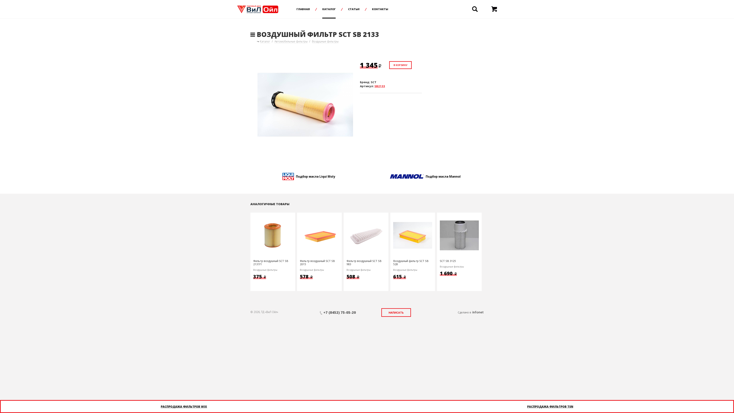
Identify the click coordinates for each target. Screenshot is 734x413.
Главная (303, 9)
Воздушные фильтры (325, 41)
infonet (478, 312)
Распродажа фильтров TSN (550, 406)
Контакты (380, 9)
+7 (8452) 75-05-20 (339, 312)
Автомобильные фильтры (291, 41)
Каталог (329, 9)
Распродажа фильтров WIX (184, 406)
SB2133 (379, 86)
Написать (396, 312)
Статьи (354, 9)
